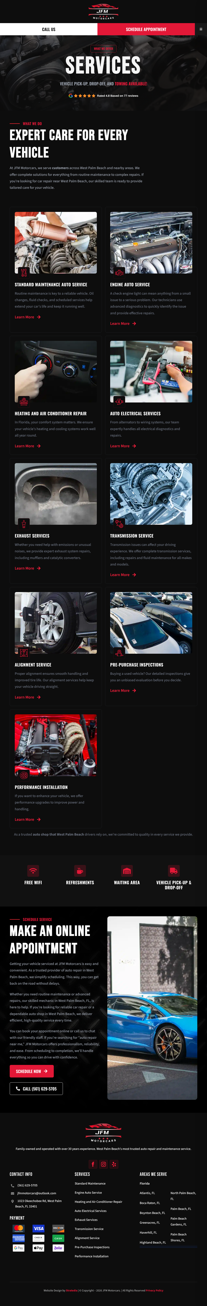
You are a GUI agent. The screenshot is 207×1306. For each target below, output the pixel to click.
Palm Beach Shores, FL (179, 1237)
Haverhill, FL (148, 1233)
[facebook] (93, 1164)
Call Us (48, 29)
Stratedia (71, 1291)
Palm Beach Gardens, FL (179, 1222)
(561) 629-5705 (27, 1185)
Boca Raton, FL (150, 1203)
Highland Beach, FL (153, 1243)
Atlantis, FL (147, 1193)
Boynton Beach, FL (152, 1213)
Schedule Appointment (146, 29)
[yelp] (114, 1164)
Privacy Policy (154, 1291)
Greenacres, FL (150, 1223)
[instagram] (103, 1164)
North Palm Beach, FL (183, 1196)
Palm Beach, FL (181, 1209)
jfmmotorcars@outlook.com (36, 1193)
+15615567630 (21, 1125)
